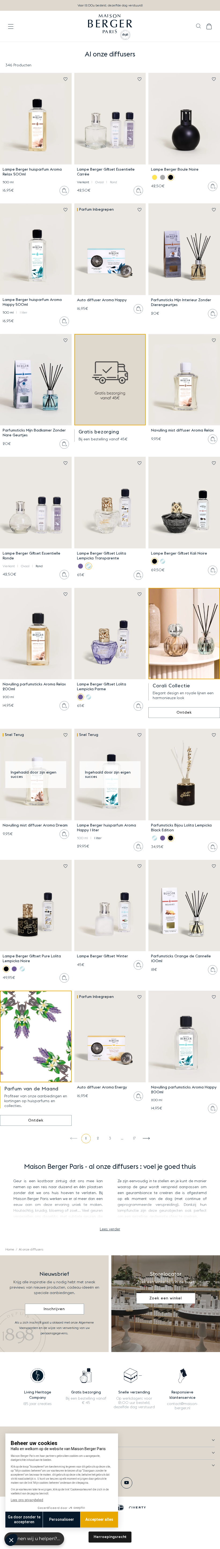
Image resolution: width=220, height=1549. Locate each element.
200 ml (8, 697)
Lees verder (110, 1229)
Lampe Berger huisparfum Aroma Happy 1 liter (106, 828)
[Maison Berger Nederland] (110, 26)
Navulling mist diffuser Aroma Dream (35, 825)
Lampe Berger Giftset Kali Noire (179, 553)
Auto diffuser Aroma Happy (102, 300)
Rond (113, 182)
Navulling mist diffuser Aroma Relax (182, 430)
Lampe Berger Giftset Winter (102, 956)
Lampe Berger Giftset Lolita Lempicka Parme (101, 686)
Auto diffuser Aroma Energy (102, 1087)
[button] (198, 26)
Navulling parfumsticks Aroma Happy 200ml (184, 1090)
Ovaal (99, 182)
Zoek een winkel (165, 1298)
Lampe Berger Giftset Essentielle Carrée (106, 172)
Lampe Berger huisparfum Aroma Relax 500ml (32, 172)
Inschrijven (54, 1309)
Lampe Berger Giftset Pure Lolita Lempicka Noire (32, 958)
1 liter (23, 312)
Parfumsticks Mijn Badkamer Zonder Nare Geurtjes (34, 433)
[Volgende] (146, 1138)
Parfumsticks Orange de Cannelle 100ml (181, 958)
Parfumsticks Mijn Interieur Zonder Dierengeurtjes (181, 302)
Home (9, 1249)
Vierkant (83, 182)
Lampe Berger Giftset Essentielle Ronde (31, 556)
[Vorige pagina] (73, 1138)
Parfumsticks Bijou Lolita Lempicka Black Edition (181, 828)
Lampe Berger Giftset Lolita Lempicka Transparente (101, 556)
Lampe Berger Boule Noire (175, 169)
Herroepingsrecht (110, 1537)
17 (134, 1138)
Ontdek (184, 712)
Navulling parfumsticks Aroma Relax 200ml (34, 686)
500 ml (8, 182)
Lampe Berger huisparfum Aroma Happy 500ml (32, 302)
